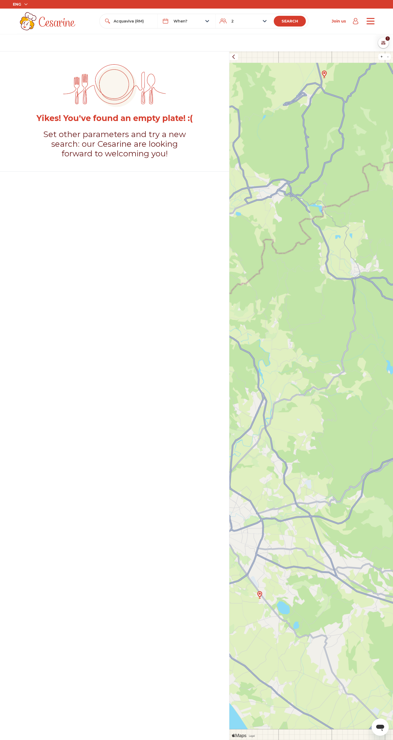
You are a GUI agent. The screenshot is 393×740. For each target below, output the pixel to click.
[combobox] (133, 21)
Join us (339, 21)
